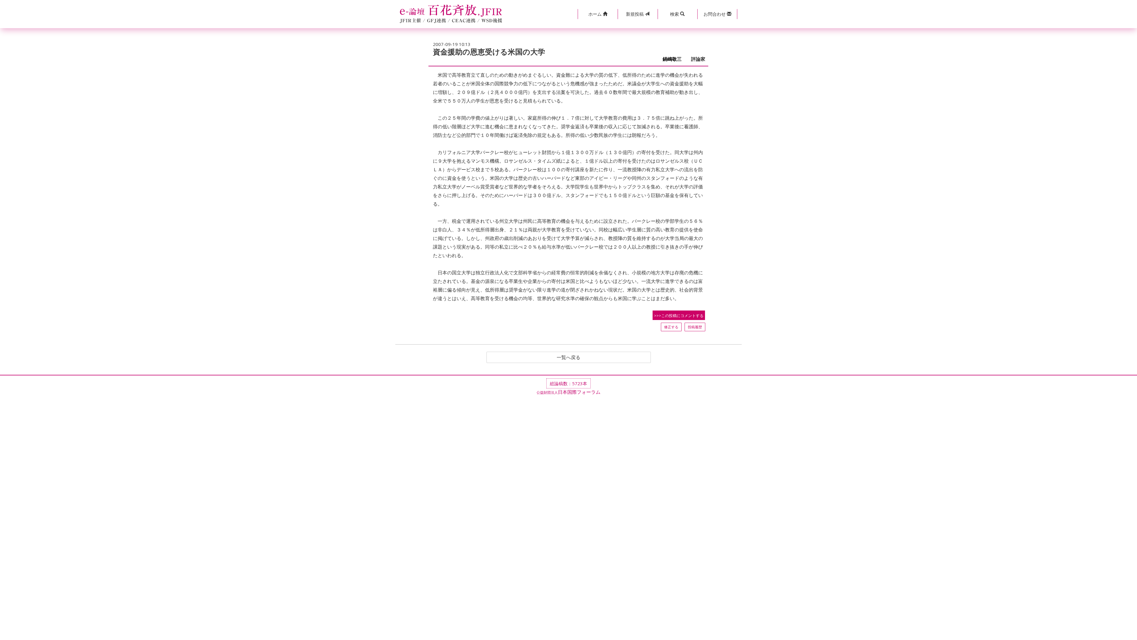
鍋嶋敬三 (674, 59)
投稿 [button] (635, 14)
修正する (671, 326)
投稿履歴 (695, 326)
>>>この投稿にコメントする (679, 315)
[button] (598, 14)
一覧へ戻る (568, 357)
